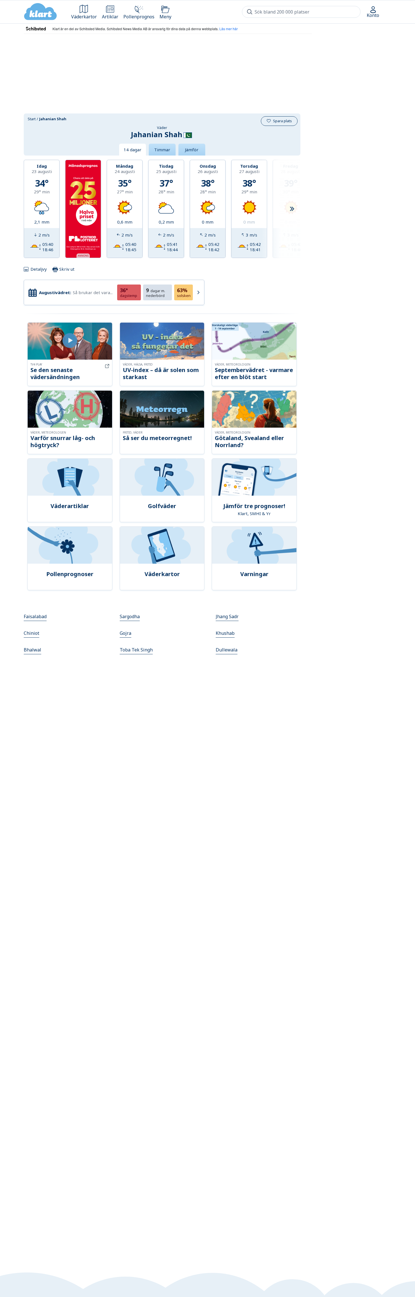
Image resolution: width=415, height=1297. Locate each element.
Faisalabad (35, 616)
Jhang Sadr (227, 616)
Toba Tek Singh (136, 650)
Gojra (125, 633)
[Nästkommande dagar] (292, 208)
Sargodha (130, 616)
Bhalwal (32, 650)
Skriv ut (66, 269)
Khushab (225, 633)
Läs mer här (228, 28)
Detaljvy (38, 269)
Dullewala (226, 650)
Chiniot (31, 633)
